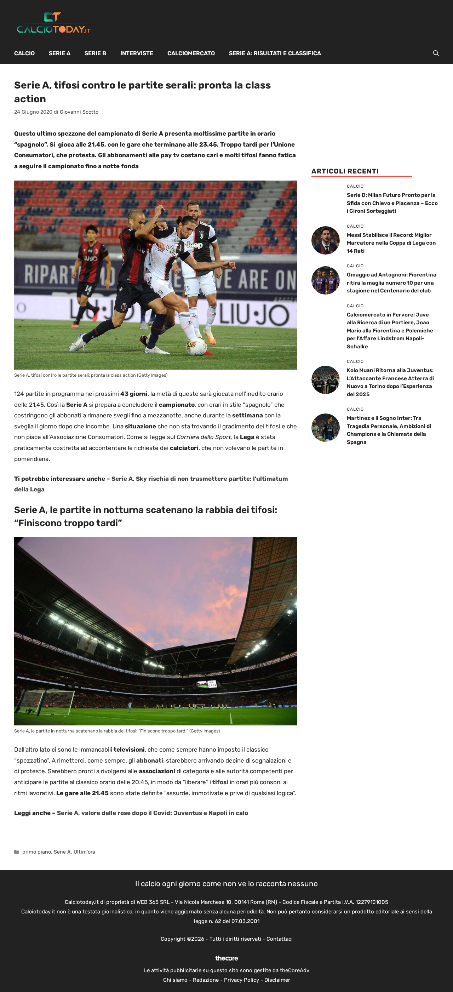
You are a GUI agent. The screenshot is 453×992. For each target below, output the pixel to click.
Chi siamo (175, 980)
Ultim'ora (84, 852)
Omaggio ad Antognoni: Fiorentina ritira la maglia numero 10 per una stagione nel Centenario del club (391, 283)
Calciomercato (191, 53)
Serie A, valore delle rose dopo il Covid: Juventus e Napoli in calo (152, 812)
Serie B (95, 53)
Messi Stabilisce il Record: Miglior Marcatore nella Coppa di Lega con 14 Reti (391, 243)
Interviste (136, 53)
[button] (436, 53)
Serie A (59, 53)
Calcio (24, 53)
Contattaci (279, 939)
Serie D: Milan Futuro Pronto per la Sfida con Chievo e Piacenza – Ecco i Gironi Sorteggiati (392, 203)
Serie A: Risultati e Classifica (275, 53)
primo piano (36, 852)
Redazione (206, 980)
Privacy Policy (241, 980)
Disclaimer (277, 980)
